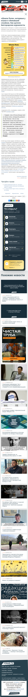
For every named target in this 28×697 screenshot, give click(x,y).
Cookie (16, 682)
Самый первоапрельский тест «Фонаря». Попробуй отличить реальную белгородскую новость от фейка (14, 186)
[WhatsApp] (13, 200)
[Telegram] (15, 200)
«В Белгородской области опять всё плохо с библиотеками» (11, 163)
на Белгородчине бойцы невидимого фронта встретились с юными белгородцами (13, 171)
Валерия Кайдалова (22, 176)
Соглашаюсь (14, 693)
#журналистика (15, 193)
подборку (3, 142)
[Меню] (26, 2)
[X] (11, 200)
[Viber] (19, 200)
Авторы (9, 668)
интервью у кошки (10, 111)
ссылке (2, 91)
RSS (3, 666)
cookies (14, 678)
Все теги (7, 666)
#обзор (22, 193)
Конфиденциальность (7, 672)
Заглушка (14, 668)
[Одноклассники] (17, 200)
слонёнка (20, 100)
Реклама (10, 670)
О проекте (4, 668)
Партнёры (4, 670)
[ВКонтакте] (9, 200)
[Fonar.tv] (4, 1)
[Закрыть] (26, 14)
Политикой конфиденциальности (15, 690)
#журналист (7, 193)
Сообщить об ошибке (15, 666)
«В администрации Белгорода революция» (11, 161)
